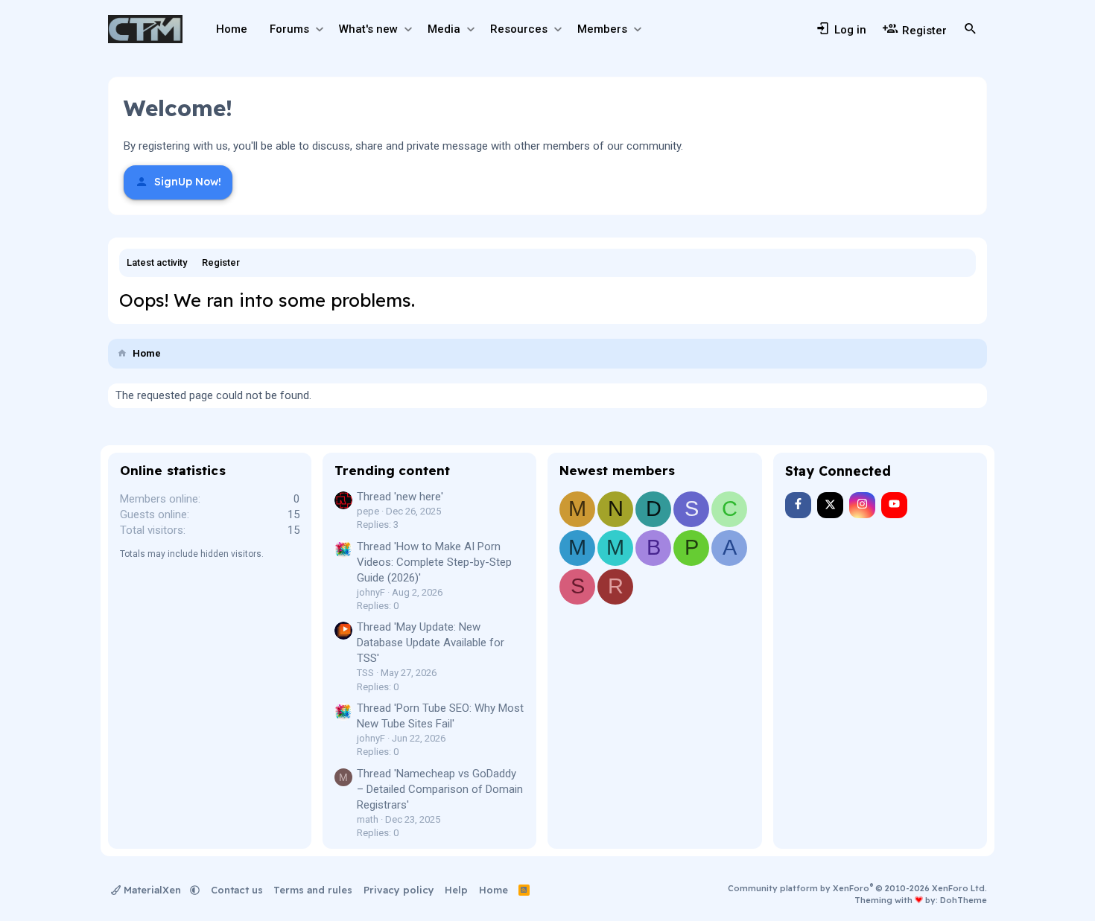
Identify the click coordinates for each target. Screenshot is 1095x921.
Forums (289, 29)
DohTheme (963, 900)
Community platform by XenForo (857, 888)
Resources (519, 29)
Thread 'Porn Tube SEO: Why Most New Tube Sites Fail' (440, 715)
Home (231, 29)
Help (456, 890)
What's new (368, 29)
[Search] (970, 29)
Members (602, 29)
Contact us (237, 890)
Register (221, 262)
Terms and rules (312, 890)
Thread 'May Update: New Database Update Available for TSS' (430, 642)
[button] (319, 29)
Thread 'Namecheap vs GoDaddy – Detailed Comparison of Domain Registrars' (440, 789)
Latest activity (157, 262)
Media (444, 29)
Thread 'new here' (400, 496)
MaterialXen (152, 890)
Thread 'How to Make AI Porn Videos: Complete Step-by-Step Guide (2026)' (434, 562)
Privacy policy (399, 890)
